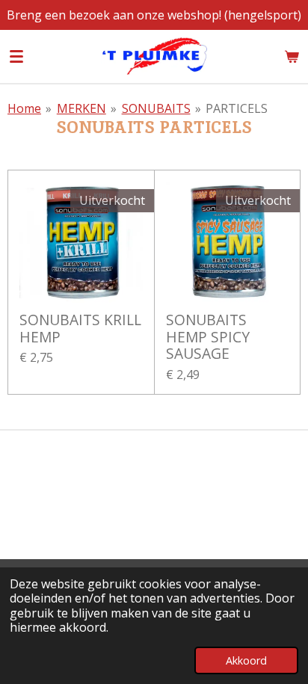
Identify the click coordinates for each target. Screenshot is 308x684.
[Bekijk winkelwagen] (291, 56)
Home (24, 108)
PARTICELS (237, 108)
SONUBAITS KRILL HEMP (80, 328)
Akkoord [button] (246, 660)
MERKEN (81, 108)
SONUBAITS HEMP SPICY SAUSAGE (208, 337)
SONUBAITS (156, 108)
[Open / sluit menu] (16, 56)
